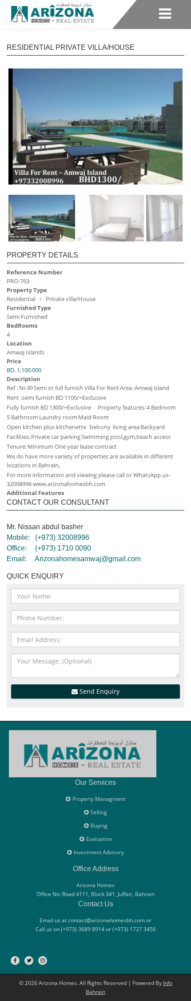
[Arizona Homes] (53, 11)
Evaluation (99, 839)
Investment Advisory (99, 852)
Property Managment (98, 799)
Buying (99, 825)
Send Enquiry (98, 691)
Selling (99, 812)
